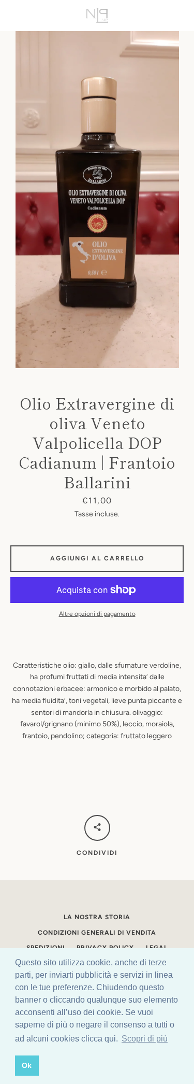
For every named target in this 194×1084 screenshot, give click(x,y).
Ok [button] (27, 1065)
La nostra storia (97, 917)
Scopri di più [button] (145, 1038)
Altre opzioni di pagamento (97, 613)
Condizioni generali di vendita (97, 932)
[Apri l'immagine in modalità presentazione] (97, 199)
